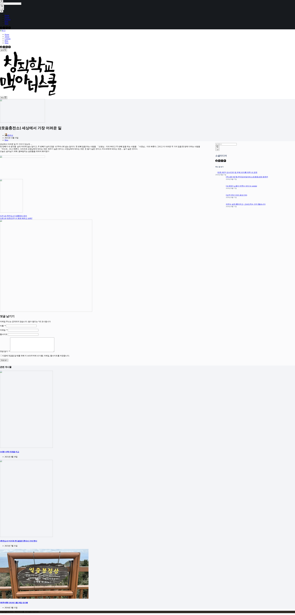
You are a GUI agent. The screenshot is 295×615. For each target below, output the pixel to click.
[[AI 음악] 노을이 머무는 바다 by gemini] (219, 189)
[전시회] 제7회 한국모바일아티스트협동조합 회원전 (247, 177)
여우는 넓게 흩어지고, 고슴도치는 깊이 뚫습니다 (246, 204)
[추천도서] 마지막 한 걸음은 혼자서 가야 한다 (18, 541)
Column (7, 39)
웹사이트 (4, 334)
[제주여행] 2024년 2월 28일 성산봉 (14, 603)
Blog (6, 41)
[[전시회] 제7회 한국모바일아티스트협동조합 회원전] (219, 180)
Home (7, 35)
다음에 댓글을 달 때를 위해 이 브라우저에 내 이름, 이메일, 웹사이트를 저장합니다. (36, 356)
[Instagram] (4, 47)
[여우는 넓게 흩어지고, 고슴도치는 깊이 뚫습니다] (219, 207)
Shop (6, 43)
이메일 (3, 330)
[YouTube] (9, 47)
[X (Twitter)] (7, 47)
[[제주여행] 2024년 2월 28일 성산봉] (44, 598)
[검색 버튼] (217, 148)
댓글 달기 (5, 351)
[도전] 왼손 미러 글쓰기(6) (236, 195)
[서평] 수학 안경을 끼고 (9, 452)
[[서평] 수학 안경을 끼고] (26, 447)
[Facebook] (1, 47)
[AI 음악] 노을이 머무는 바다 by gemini (241, 186)
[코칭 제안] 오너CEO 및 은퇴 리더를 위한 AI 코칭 (237, 172)
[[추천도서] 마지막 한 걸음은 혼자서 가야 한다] (26, 536)
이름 (3, 326)
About (7, 37)
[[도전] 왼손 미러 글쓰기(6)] (219, 198)
